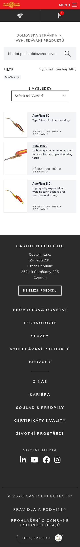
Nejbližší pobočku (40, 290)
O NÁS (40, 381)
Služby (40, 336)
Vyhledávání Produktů (40, 349)
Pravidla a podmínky (40, 509)
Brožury (40, 362)
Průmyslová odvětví (40, 309)
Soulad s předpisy (40, 407)
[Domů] (11, 5)
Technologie (40, 323)
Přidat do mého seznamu (47, 132)
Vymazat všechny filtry (57, 69)
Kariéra (40, 394)
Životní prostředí (40, 433)
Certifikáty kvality (40, 420)
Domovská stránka (37, 35)
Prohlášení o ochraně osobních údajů (40, 522)
